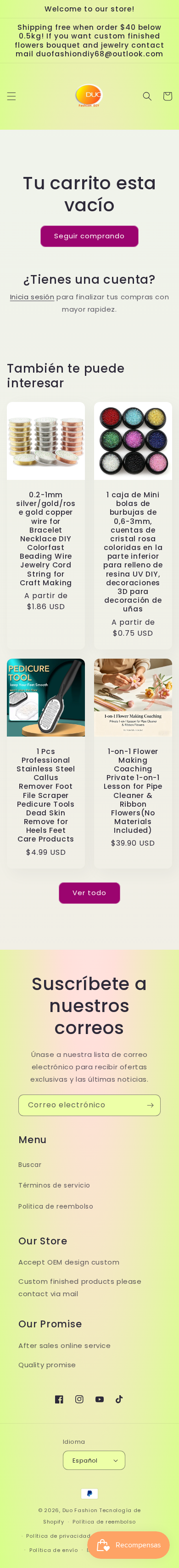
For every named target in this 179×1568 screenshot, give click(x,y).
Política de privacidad (58, 1536)
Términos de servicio (54, 1185)
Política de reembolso (104, 1521)
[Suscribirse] (150, 1105)
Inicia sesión (32, 297)
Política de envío (53, 1550)
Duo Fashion (80, 1510)
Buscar (30, 1164)
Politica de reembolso (56, 1206)
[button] (11, 96)
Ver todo (89, 892)
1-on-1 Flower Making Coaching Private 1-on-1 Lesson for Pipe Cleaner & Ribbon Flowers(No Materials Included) (133, 791)
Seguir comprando (89, 236)
